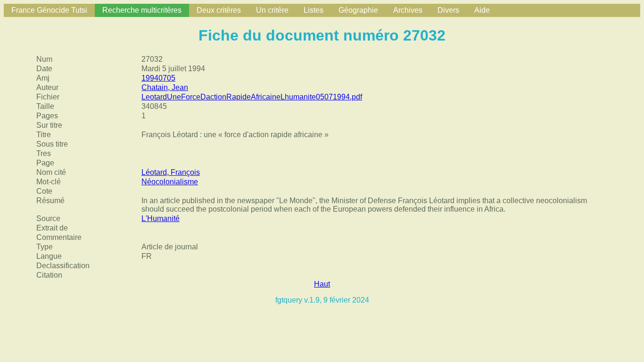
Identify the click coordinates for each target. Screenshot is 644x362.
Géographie (358, 10)
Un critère (272, 10)
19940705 (158, 78)
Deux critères (219, 10)
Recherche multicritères (142, 10)
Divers (448, 10)
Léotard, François (170, 172)
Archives (407, 10)
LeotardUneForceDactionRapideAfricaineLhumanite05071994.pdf (251, 97)
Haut (322, 284)
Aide (482, 10)
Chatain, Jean (164, 87)
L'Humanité (160, 218)
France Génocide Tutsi (49, 10)
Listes (313, 10)
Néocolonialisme (169, 182)
